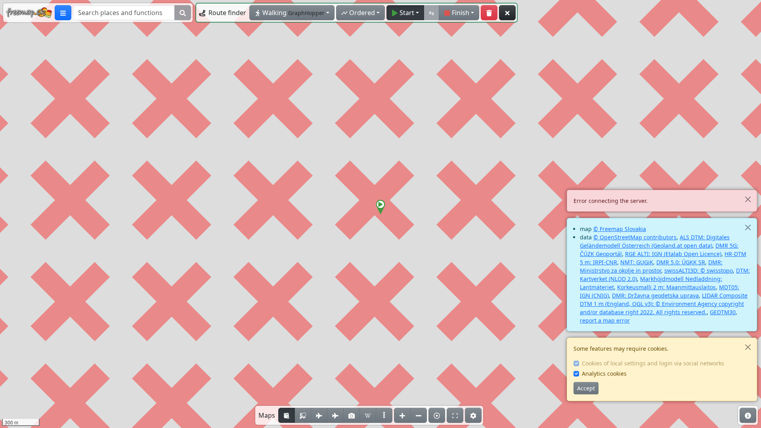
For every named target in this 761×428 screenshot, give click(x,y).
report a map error (605, 320)
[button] (380, 207)
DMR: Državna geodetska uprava (655, 295)
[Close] (748, 199)
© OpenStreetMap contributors (635, 237)
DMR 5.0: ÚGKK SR (680, 262)
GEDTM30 (723, 312)
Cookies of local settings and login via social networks (653, 363)
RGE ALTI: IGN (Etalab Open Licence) (673, 254)
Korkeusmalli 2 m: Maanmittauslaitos (666, 287)
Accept (586, 388)
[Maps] (384, 415)
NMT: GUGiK (636, 262)
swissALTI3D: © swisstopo (698, 270)
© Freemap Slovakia (619, 229)
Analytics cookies (604, 373)
